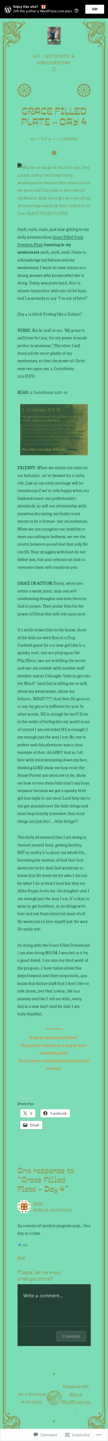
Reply (21, 1257)
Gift (94, 9)
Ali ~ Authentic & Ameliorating (54, 59)
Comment (71, 1336)
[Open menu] (54, 69)
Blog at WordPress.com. (75, 1401)
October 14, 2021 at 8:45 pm (52, 1209)
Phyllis (38, 1203)
